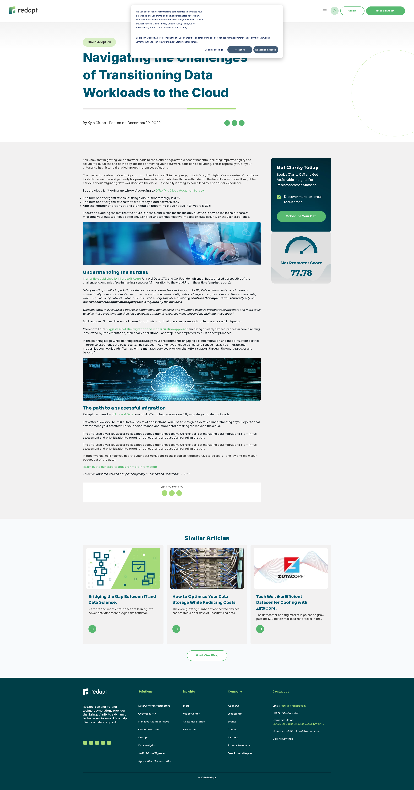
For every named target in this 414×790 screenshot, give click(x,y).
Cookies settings (214, 49)
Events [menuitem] (232, 721)
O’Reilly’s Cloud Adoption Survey (179, 190)
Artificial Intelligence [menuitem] (151, 753)
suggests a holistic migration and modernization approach (147, 329)
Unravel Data (124, 414)
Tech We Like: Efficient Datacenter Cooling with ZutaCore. (281, 602)
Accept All (240, 49)
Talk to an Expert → (385, 10)
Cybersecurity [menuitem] (147, 713)
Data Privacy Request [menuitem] (240, 753)
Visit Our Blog (207, 655)
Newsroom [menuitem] (189, 729)
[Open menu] (324, 10)
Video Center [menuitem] (191, 713)
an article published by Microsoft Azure (113, 278)
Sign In (352, 10)
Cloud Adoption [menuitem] (148, 729)
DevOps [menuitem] (143, 737)
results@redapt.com (293, 705)
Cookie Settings (283, 738)
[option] (123, 594)
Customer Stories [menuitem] (194, 721)
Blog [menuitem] (186, 705)
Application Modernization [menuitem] (155, 761)
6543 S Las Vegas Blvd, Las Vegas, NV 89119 (298, 723)
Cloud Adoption (99, 42)
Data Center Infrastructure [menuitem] (154, 705)
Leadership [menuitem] (235, 713)
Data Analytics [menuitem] (147, 745)
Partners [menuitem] (233, 737)
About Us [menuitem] (234, 705)
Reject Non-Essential (266, 49)
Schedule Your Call (301, 216)
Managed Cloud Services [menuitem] (153, 721)
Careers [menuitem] (232, 729)
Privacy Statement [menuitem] (239, 745)
